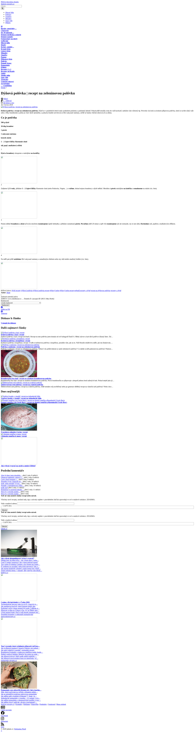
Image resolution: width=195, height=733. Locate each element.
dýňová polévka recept (41, 291)
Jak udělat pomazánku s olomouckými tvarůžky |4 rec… (21, 700)
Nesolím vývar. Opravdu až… (11, 481)
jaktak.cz (4, 529)
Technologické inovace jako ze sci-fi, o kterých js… (19, 604)
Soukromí (51, 704)
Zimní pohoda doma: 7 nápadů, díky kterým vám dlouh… (21, 571)
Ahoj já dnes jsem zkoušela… (11, 475)
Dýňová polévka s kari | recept (12, 335)
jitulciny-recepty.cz (7, 4)
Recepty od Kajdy (8, 71)
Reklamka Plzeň (20, 729)
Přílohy (8, 23)
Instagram (4, 721)
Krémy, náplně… (7, 47)
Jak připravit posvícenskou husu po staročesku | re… (19, 658)
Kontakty (19, 704)
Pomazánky (5, 65)
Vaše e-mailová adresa (9, 504)
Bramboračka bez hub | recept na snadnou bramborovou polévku (26, 378)
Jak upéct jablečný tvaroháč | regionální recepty (18, 650)
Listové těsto (5, 51)
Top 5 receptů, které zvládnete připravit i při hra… (20, 646)
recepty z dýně (116, 291)
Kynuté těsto (5, 49)
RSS (2, 727)
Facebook (4, 716)
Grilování (4, 41)
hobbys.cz (4, 573)
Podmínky (43, 704)
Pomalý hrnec (6, 63)
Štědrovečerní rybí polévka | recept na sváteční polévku (22, 385)
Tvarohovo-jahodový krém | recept (14, 432)
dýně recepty (16, 291)
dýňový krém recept (67, 291)
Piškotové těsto (6, 59)
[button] (1, 27)
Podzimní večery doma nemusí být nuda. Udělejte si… (20, 608)
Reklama (26, 704)
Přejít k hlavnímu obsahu (10, 2)
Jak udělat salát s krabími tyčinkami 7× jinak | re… (19, 696)
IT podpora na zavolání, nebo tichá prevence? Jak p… (20, 566)
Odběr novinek (6, 710)
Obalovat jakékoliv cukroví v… (12, 477)
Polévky (8, 15)
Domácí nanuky (7, 37)
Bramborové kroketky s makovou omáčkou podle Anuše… (22, 652)
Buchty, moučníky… (9, 29)
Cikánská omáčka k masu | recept (14, 436)
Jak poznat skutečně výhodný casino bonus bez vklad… (21, 568)
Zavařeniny (5, 84)
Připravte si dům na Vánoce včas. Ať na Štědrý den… (20, 610)
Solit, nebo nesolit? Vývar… (11, 483)
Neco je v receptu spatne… (10, 492)
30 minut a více (8, 103)
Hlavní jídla (9, 12)
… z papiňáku (6, 86)
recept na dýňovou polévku (100, 291)
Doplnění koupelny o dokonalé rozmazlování (17, 614)
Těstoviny (4, 79)
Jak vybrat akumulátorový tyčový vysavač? (17, 558)
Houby (3, 45)
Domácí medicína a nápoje (11, 35)
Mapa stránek (61, 704)
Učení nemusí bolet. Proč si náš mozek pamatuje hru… (20, 612)
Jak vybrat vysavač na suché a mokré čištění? (18, 466)
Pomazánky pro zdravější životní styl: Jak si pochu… (21, 690)
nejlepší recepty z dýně (82, 291)
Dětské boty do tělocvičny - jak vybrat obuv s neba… (20, 560)
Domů (3, 88)
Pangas (3, 57)
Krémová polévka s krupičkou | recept (15, 341)
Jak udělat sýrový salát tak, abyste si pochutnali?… (19, 702)
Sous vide (8, 21)
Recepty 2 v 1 (6, 69)
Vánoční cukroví (7, 82)
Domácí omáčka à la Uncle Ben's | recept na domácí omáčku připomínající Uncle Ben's (34, 402)
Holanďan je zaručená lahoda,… (12, 490)
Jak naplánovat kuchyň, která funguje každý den (18, 606)
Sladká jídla (5, 75)
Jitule (8, 293)
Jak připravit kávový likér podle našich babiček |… (19, 656)
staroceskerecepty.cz (8, 616)
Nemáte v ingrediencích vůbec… (12, 486)
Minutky (8, 19)
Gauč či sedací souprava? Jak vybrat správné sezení (19, 562)
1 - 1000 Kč (7, 101)
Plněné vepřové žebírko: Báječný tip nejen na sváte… (20, 654)
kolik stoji (4, 488)
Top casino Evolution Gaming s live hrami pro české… (20, 564)
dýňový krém (54, 291)
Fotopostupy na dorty (9, 39)
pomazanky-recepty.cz (9, 660)
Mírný (6, 99)
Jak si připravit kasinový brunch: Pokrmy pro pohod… (20, 648)
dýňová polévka (27, 291)
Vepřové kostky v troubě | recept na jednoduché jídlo (21, 398)
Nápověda (34, 704)
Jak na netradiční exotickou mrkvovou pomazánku (19, 694)
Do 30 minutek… (7, 33)
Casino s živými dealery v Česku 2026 (15, 602)
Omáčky (8, 17)
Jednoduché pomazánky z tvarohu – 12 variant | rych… (20, 698)
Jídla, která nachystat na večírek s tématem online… (19, 692)
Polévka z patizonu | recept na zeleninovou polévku (20, 347)
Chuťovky (5, 31)
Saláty (3, 73)
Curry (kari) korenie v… (9, 479)
